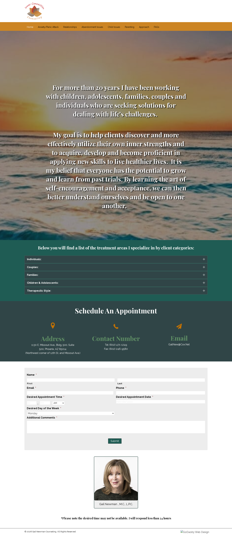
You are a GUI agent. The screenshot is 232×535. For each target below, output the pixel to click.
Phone (121, 387)
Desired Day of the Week (44, 408)
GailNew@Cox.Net (179, 344)
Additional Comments (42, 417)
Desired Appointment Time (45, 396)
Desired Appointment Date (134, 396)
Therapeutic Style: (39, 290)
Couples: (32, 267)
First (29, 383)
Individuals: (34, 259)
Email (31, 387)
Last (119, 383)
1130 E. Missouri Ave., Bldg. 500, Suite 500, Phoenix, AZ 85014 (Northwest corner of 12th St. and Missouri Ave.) (52, 349)
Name (32, 374)
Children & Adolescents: (42, 282)
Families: (32, 274)
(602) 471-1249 (118, 344)
